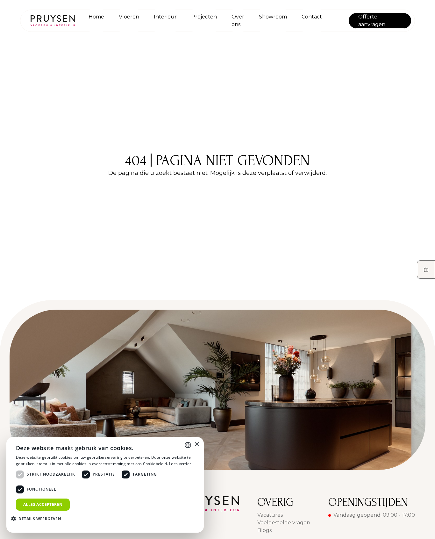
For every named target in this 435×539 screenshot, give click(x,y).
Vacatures (270, 515)
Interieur (165, 17)
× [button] (196, 444)
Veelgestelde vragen (283, 523)
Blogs (264, 530)
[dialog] (105, 485)
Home (96, 17)
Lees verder (180, 463)
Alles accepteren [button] (42, 504)
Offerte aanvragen (371, 20)
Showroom (273, 17)
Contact (312, 17)
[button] (38, 518)
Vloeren (129, 17)
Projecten (204, 17)
